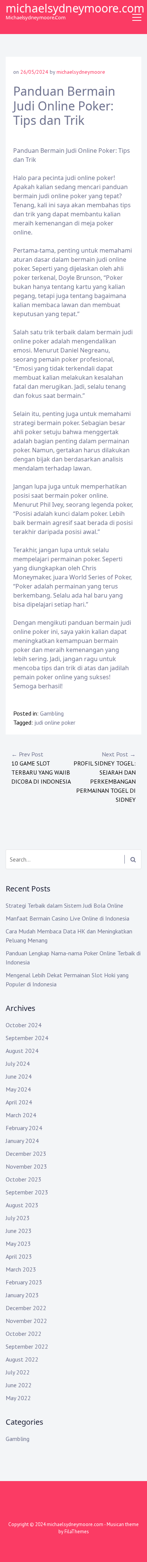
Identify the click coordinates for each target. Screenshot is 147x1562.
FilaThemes (76, 1531)
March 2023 (21, 1269)
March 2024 (21, 1115)
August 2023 (22, 1205)
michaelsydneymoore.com (75, 8)
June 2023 (19, 1230)
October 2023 (23, 1179)
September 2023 (27, 1192)
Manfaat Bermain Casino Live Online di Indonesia (67, 918)
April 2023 (19, 1256)
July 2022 (18, 1372)
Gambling (52, 713)
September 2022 (27, 1346)
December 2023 (26, 1153)
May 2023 (18, 1243)
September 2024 (27, 1038)
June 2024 (19, 1076)
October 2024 (23, 1025)
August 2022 (22, 1359)
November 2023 (26, 1166)
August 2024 (22, 1050)
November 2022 (26, 1320)
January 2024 (22, 1140)
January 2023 (22, 1295)
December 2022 (26, 1308)
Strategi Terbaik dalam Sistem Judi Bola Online (64, 905)
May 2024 (18, 1089)
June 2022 (19, 1385)
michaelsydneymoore (81, 71)
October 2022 (23, 1333)
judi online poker (54, 722)
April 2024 (19, 1102)
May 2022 (18, 1398)
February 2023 (24, 1282)
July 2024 (18, 1063)
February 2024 (24, 1128)
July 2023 (18, 1218)
